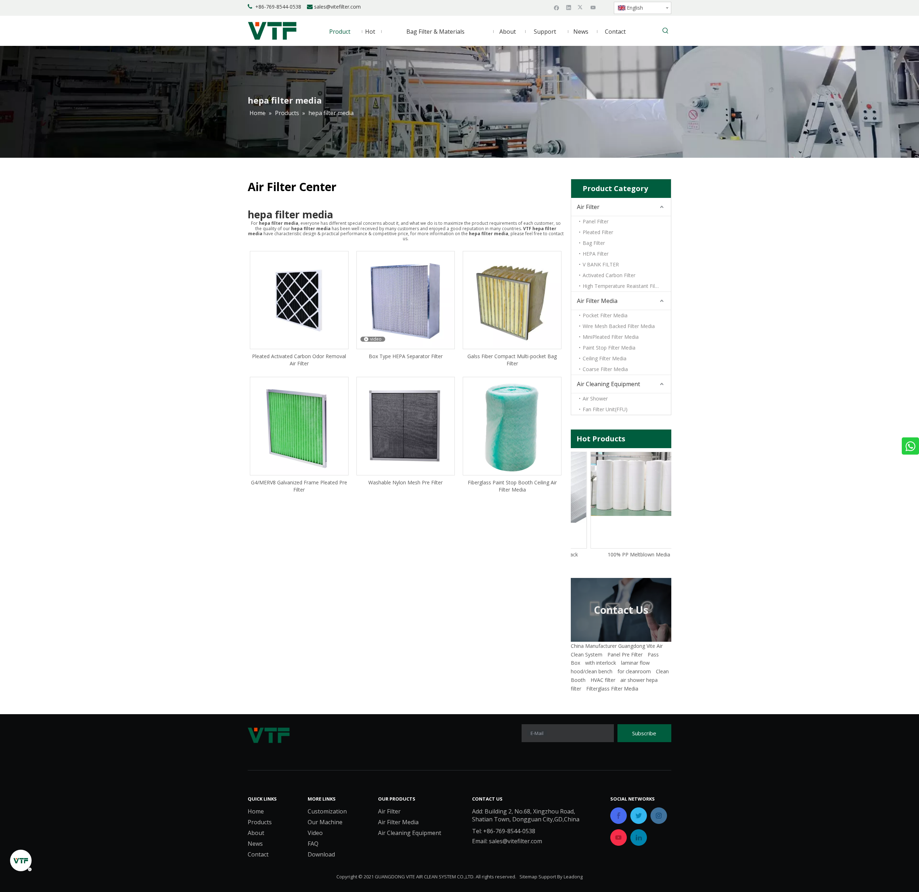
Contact (258, 854)
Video (315, 833)
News (255, 844)
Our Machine (325, 822)
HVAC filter (603, 680)
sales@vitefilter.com (337, 6)
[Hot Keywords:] (665, 31)
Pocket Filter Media (605, 315)
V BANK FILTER (601, 264)
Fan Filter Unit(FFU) (605, 409)
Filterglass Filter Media (612, 688)
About (256, 833)
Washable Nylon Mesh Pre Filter (405, 482)
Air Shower (595, 398)
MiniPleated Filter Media (611, 336)
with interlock (600, 662)
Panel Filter (595, 221)
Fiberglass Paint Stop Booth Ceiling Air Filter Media (512, 486)
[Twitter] (581, 7)
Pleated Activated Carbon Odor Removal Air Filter (299, 360)
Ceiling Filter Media (604, 358)
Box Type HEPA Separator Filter (406, 356)
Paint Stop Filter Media (609, 347)
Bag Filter (594, 242)
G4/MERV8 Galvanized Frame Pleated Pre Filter (299, 486)
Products (260, 822)
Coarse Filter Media (605, 369)
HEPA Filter (595, 253)
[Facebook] (556, 7)
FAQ (313, 844)
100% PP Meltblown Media (621, 554)
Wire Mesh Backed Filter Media (619, 326)
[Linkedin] (568, 7)
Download (321, 854)
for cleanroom (634, 671)
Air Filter (588, 207)
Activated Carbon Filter (609, 275)
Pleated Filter (598, 232)
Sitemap (528, 876)
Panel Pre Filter (625, 654)
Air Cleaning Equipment (608, 384)
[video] (406, 299)
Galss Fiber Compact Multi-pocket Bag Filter (512, 360)
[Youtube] (593, 7)
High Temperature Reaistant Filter (622, 286)
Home (256, 811)
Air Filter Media (597, 301)
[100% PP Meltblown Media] (621, 484)
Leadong (573, 876)
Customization (327, 811)
